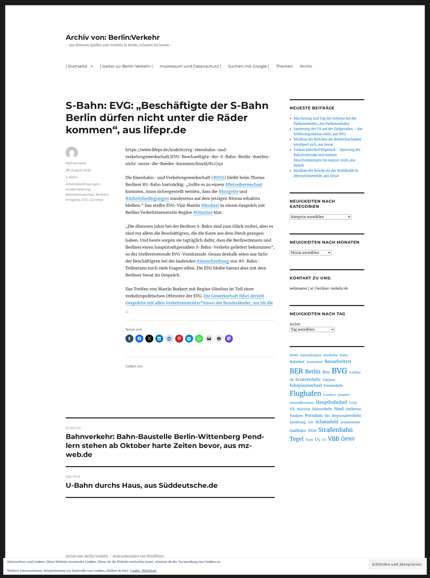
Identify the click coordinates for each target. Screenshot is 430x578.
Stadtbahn (298, 431)
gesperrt (344, 395)
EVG (84, 200)
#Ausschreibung (213, 261)
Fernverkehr (333, 386)
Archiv (295, 324)
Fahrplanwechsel (306, 385)
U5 (317, 439)
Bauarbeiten (337, 361)
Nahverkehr (322, 409)
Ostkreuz (353, 409)
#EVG (218, 177)
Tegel (297, 439)
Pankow (296, 416)
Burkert (102, 194)
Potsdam (313, 415)
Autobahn (330, 355)
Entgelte (73, 200)
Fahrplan (329, 380)
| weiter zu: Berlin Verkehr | (126, 66)
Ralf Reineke (76, 163)
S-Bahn (72, 177)
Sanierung (298, 422)
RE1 (327, 416)
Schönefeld (326, 422)
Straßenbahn (335, 429)
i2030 (353, 402)
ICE (292, 409)
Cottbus (355, 372)
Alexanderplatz (310, 355)
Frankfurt (329, 395)
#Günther (203, 212)
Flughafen (305, 394)
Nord (339, 408)
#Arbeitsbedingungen (147, 198)
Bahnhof (297, 361)
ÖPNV (348, 439)
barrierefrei (314, 362)
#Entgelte (228, 191)
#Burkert (210, 205)
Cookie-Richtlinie (143, 571)
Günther (97, 200)
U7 (324, 440)
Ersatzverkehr (308, 379)
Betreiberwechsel (80, 194)
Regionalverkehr (347, 415)
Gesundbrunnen (302, 402)
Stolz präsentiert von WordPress (138, 556)
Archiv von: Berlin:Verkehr (113, 37)
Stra (312, 430)
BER (296, 371)
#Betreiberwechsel (243, 184)
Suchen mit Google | (248, 66)
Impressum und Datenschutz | (190, 66)
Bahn (344, 355)
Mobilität (303, 409)
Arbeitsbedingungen (83, 184)
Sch (310, 422)
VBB (333, 438)
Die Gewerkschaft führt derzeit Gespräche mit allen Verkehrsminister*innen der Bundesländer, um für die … (199, 302)
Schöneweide (350, 422)
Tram (309, 440)
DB (291, 380)
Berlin (313, 371)
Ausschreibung (78, 189)
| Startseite (76, 66)
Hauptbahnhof (331, 402)
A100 (294, 355)
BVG (339, 370)
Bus (326, 372)
